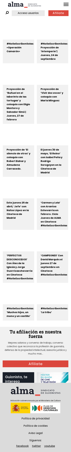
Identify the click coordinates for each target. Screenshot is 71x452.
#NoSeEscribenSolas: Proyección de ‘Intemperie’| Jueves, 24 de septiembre (54, 51)
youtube (49, 446)
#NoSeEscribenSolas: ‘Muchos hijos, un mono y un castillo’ (20, 312)
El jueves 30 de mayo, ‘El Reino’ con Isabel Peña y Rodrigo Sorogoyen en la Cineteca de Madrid (51, 161)
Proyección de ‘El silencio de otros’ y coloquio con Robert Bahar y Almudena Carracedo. (18, 159)
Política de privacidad (35, 418)
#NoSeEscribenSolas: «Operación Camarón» (20, 47)
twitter (36, 446)
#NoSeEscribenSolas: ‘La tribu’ (54, 310)
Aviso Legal (35, 433)
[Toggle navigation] (66, 4)
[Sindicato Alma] (24, 5)
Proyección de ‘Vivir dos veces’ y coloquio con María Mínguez (52, 94)
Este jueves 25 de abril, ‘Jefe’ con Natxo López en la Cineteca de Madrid (18, 210)
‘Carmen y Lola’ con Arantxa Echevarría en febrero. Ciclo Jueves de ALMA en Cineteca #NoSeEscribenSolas (54, 214)
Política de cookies (35, 426)
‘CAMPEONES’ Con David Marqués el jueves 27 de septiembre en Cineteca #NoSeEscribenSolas (54, 265)
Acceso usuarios (28, 13)
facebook (22, 446)
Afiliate (58, 13)
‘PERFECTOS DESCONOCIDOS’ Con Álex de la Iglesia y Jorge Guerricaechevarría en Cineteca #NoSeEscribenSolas (20, 267)
